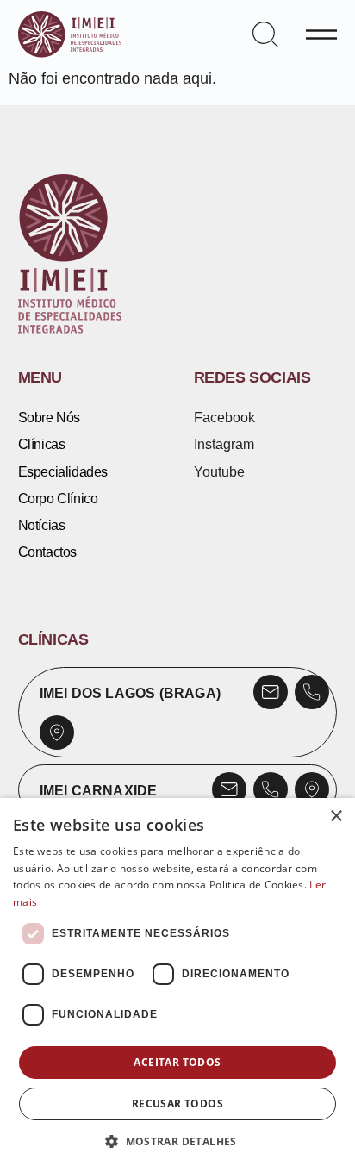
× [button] (335, 816)
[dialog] (177, 985)
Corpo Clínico (58, 498)
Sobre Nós (49, 417)
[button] (177, 1141)
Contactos (47, 551)
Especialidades (63, 471)
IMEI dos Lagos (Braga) (130, 693)
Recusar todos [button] (177, 1103)
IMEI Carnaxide (99, 790)
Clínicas (41, 444)
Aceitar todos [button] (177, 1062)
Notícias (41, 525)
